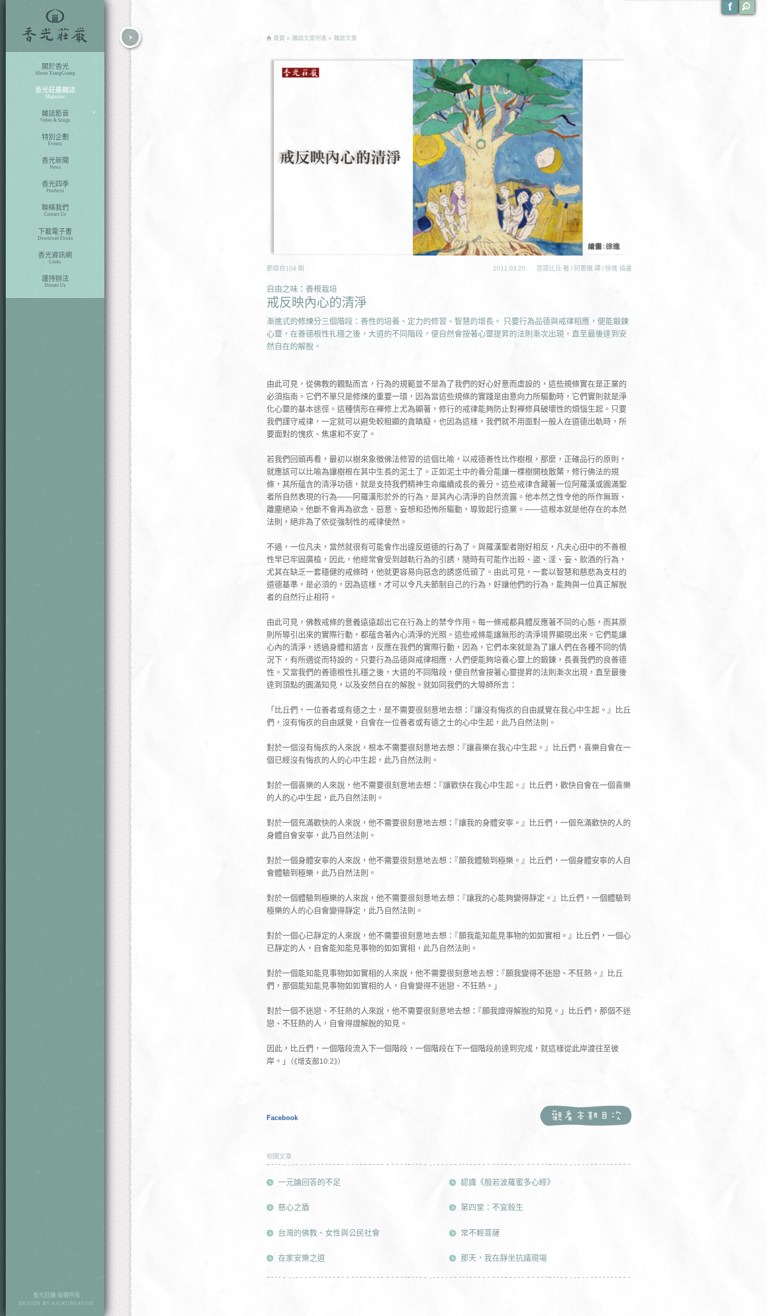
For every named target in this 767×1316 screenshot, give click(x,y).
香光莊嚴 (55, 26)
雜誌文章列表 (309, 38)
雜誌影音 (55, 116)
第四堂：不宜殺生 (492, 1207)
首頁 (279, 38)
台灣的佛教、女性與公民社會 (329, 1232)
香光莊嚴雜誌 (55, 92)
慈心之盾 (293, 1207)
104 (291, 268)
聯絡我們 (55, 210)
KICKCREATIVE (73, 1303)
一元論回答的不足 (309, 1182)
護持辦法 (55, 281)
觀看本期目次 (586, 1116)
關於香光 (55, 69)
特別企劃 (55, 139)
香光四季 (55, 186)
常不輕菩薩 (480, 1232)
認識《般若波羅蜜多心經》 (508, 1182)
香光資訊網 (55, 257)
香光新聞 (55, 163)
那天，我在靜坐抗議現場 (504, 1257)
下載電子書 (55, 234)
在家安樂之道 (301, 1257)
